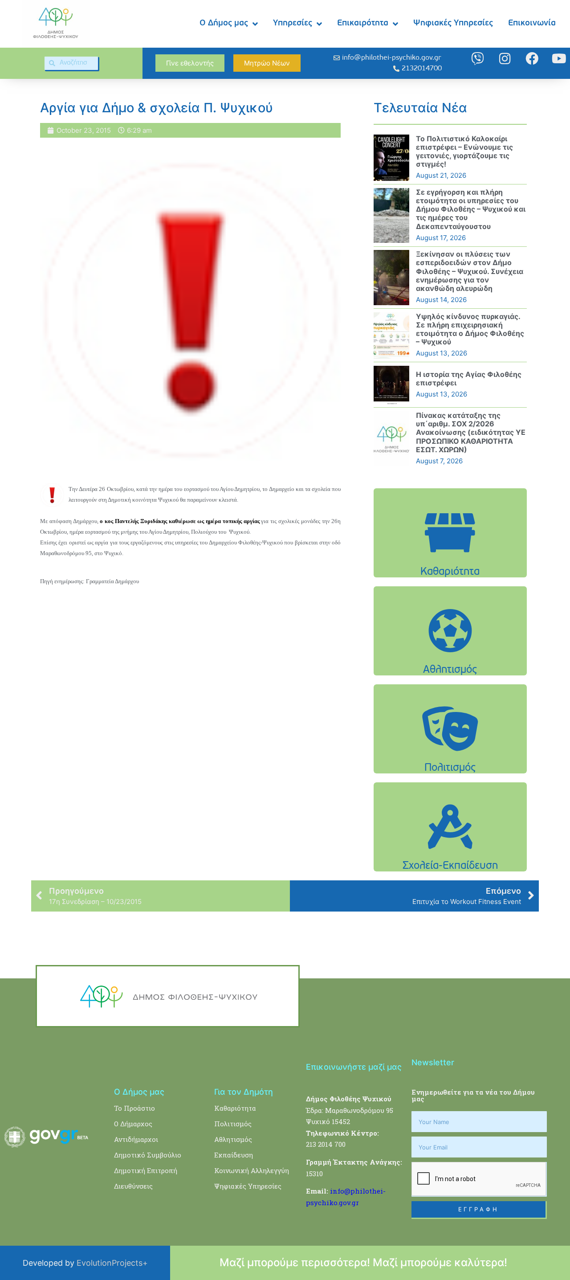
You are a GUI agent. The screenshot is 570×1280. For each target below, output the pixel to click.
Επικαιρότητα (362, 23)
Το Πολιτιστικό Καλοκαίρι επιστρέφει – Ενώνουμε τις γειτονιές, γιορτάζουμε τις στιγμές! (464, 151)
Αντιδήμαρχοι (136, 1139)
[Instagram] (504, 58)
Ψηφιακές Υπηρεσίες (453, 23)
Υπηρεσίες (292, 23)
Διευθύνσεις (133, 1186)
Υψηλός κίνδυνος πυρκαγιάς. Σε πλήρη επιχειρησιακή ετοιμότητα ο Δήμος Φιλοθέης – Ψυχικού (470, 329)
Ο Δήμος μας (224, 23)
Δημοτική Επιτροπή (145, 1170)
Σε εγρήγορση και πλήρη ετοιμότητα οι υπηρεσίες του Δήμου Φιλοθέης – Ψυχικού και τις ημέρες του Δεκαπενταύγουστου (470, 209)
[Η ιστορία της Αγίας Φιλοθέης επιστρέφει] (391, 385)
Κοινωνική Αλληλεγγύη (251, 1170)
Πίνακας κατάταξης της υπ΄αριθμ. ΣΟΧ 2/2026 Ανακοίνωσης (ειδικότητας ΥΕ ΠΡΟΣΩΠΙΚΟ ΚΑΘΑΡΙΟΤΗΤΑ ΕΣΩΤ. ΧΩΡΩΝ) (470, 432)
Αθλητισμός (233, 1139)
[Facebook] (531, 58)
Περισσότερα (450, 555)
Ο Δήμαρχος (133, 1123)
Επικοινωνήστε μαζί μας (354, 1066)
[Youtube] (559, 58)
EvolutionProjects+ (112, 1263)
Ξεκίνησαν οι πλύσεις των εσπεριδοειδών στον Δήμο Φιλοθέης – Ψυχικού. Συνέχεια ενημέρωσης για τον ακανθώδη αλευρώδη (469, 271)
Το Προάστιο (134, 1108)
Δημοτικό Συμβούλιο (147, 1154)
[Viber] (477, 58)
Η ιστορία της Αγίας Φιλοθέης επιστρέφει (468, 378)
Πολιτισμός (233, 1123)
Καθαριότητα (235, 1108)
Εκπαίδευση (233, 1154)
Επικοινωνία (532, 23)
